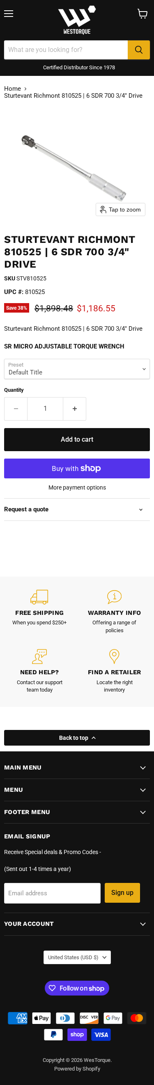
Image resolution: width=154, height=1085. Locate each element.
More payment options (77, 487)
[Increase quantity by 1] (74, 408)
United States (73, 957)
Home (12, 88)
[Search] (139, 49)
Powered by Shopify (77, 1069)
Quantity (14, 390)
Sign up (122, 893)
